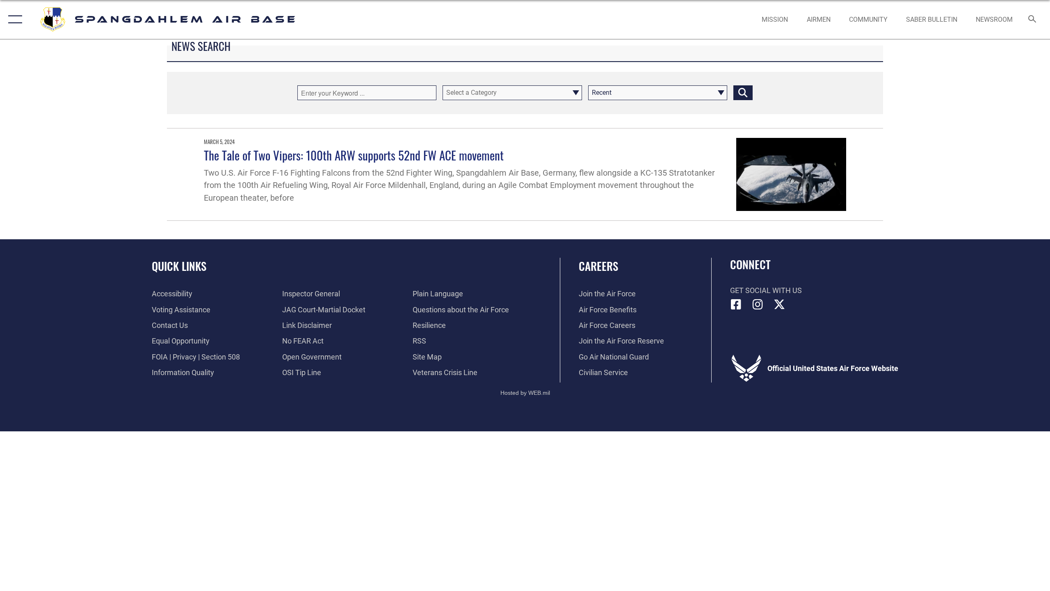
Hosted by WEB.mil (525, 392)
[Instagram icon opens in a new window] (757, 304)
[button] (13, 19)
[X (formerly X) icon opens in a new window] (779, 304)
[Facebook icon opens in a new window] (736, 304)
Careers (598, 266)
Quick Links (179, 266)
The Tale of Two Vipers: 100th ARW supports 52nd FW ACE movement (354, 155)
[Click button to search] (743, 92)
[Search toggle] (1032, 19)
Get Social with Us (766, 290)
